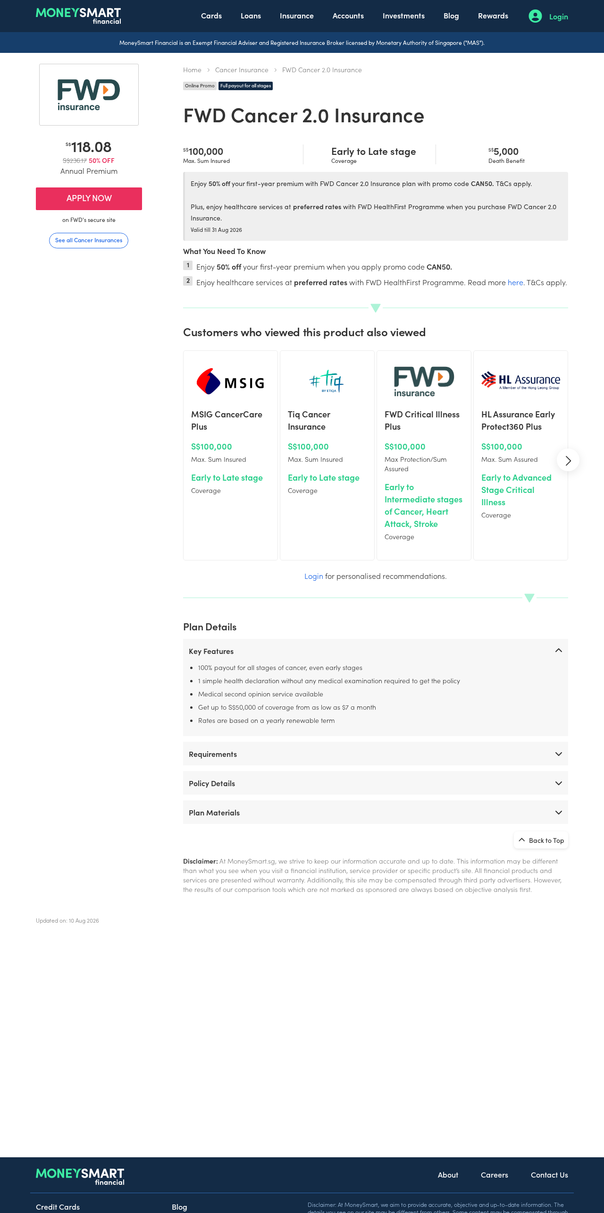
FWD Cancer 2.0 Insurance (322, 69)
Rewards (493, 15)
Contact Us (549, 1174)
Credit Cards (58, 1206)
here (515, 282)
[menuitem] (211, 16)
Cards (211, 15)
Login (558, 16)
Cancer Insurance (241, 69)
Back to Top (546, 840)
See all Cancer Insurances (88, 240)
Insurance (297, 15)
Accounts (348, 15)
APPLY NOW (89, 198)
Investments (404, 15)
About (448, 1174)
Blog (451, 15)
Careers (494, 1174)
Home (192, 69)
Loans (251, 15)
